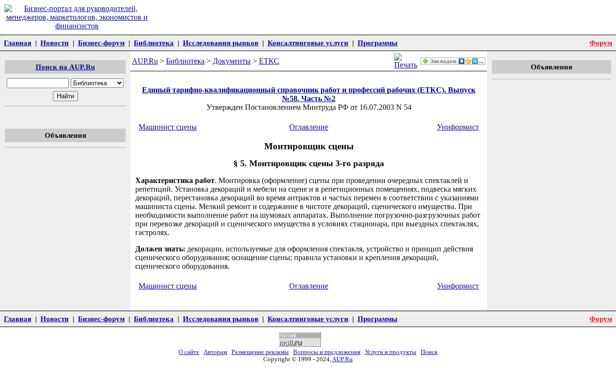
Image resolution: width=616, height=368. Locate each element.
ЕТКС (269, 61)
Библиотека (154, 43)
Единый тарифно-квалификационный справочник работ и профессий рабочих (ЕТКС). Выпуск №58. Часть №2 (308, 94)
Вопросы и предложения (326, 352)
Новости (54, 43)
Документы (232, 61)
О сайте (189, 352)
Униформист (458, 127)
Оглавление (308, 127)
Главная (17, 43)
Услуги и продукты (390, 352)
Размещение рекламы (260, 352)
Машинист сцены (168, 127)
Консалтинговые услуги (308, 43)
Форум (601, 43)
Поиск (429, 352)
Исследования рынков (220, 43)
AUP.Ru (145, 61)
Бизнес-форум (101, 43)
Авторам (215, 352)
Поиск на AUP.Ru (65, 67)
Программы (378, 43)
